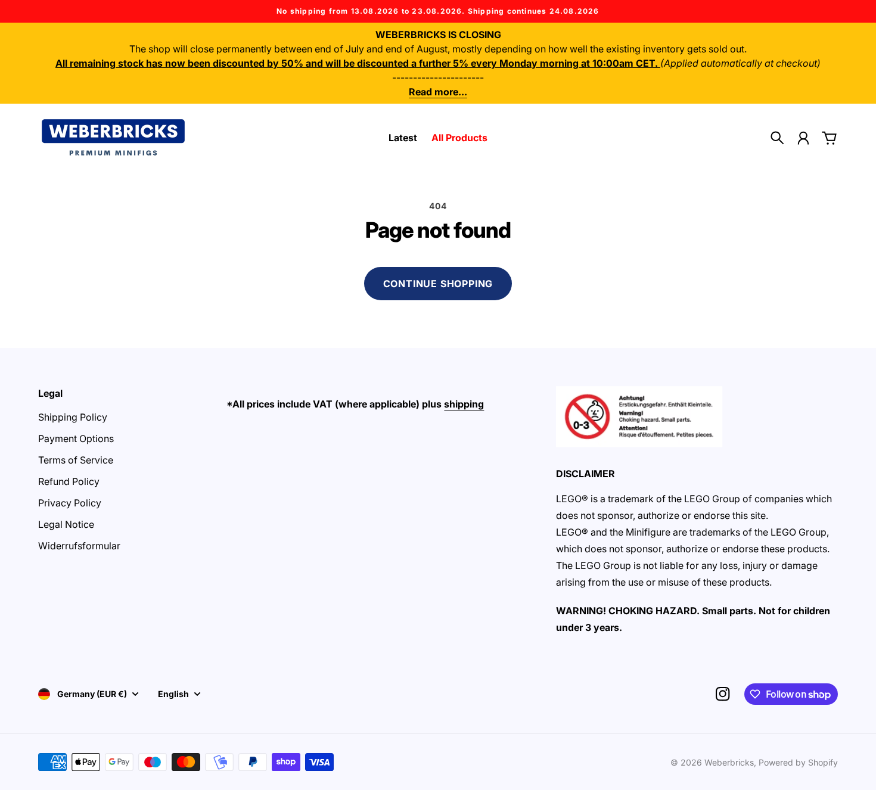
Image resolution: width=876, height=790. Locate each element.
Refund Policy (69, 481)
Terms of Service (75, 460)
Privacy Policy (69, 503)
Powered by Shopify (798, 762)
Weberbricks (729, 762)
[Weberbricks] (113, 137)
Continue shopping (438, 284)
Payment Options (76, 438)
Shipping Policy (72, 417)
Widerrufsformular (79, 546)
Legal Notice (66, 524)
